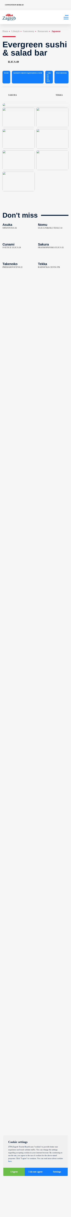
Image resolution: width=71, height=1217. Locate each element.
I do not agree (35, 1172)
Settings (57, 1172)
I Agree (14, 1172)
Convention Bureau (14, 5)
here (10, 1161)
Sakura (12, 95)
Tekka (59, 95)
